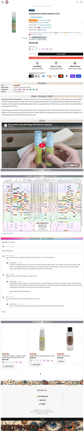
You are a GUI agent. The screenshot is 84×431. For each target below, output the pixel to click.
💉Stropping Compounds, (48, 32)
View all (4, 312)
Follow (7, 259)
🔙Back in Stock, (59, 32)
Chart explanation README (7, 233)
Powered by (42, 413)
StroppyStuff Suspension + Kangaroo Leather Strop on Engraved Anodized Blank (14, 356)
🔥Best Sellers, (68, 32)
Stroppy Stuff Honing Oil (63, 356)
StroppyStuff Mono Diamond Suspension (42, 356)
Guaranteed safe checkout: (37, 73)
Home (33, 6)
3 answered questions (36, 17)
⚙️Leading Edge (13, 262)
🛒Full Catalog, (77, 32)
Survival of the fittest (45, 20)
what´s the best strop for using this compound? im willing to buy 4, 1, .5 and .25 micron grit (30, 257)
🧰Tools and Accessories (44, 27)
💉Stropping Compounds (44, 25)
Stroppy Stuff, (37, 32)
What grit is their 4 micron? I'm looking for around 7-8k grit (21, 276)
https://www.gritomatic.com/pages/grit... (20, 291)
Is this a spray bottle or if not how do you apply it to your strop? (23, 299)
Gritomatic (7, 2)
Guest (7, 255)
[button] (10, 271)
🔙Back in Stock (42, 30)
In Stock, (31, 32)
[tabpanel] (14, 349)
